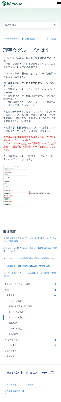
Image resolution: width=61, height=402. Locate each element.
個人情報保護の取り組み (14, 392)
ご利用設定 (30, 38)
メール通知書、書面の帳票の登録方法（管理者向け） (27, 265)
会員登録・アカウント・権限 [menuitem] (17, 284)
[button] (55, 285)
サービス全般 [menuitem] (10, 345)
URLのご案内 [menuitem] (10, 351)
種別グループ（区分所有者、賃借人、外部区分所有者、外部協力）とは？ (30, 249)
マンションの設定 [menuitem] (16, 317)
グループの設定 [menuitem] (15, 329)
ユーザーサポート (11, 38)
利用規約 (29, 384)
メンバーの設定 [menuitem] (15, 301)
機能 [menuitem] (7, 290)
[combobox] (27, 25)
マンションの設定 (48, 38)
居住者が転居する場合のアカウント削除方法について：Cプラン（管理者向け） (29, 239)
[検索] (55, 25)
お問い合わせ (10, 384)
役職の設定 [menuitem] (13, 323)
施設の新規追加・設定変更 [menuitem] (20, 306)
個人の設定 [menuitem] (13, 334)
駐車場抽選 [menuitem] (9, 356)
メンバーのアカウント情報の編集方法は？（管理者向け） (29, 258)
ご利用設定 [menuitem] (9, 295)
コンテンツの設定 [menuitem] (16, 312)
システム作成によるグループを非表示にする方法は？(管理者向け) (29, 274)
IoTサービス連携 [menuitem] (12, 340)
